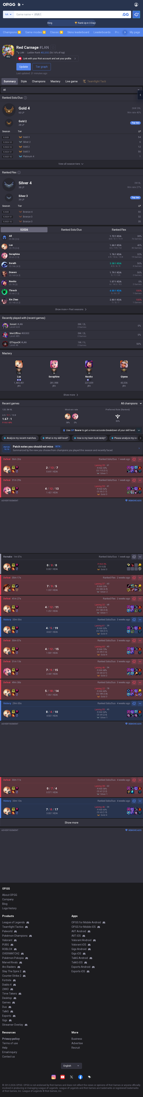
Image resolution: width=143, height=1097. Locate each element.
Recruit (76, 1047)
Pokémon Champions (15, 935)
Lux (11, 245)
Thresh (13, 290)
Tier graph (42, 66)
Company (8, 899)
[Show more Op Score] (139, 430)
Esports (6, 1015)
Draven (13, 272)
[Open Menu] (136, 4)
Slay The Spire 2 (11, 971)
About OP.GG (9, 894)
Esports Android (81, 966)
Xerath (12, 263)
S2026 (24, 229)
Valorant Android (81, 940)
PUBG (5, 944)
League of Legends (13, 922)
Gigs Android (79, 949)
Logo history (9, 908)
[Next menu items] (125, 32)
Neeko (12, 281)
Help (4, 1047)
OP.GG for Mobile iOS (84, 926)
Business (77, 1038)
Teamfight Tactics (12, 926)
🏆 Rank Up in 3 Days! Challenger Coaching (88, 23)
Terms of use (10, 1043)
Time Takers (9, 993)
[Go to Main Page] (9, 4)
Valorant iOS (79, 944)
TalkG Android (80, 957)
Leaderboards (102, 32)
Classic (56, 32)
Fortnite (6, 980)
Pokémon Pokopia (13, 957)
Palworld (7, 931)
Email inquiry (9, 1052)
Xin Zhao (13, 299)
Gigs (4, 1020)
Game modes (35, 32)
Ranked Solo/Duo (71, 229)
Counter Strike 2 (11, 975)
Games (6, 1002)
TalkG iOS (77, 962)
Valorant (7, 940)
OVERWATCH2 (10, 953)
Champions (11, 32)
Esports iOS (78, 971)
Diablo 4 (7, 984)
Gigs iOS (76, 953)
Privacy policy (11, 1038)
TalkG (5, 1011)
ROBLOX (7, 949)
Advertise (77, 1043)
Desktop (7, 998)
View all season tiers (69, 164)
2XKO (5, 989)
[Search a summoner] (125, 14)
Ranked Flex (119, 229)
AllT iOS (76, 935)
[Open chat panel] (140, 95)
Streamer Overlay (12, 1024)
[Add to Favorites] (53, 47)
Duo (4, 1006)
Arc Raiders (9, 966)
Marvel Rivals (10, 962)
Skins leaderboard (78, 32)
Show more (71, 822)
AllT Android (79, 931)
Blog (4, 903)
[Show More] (20, 4)
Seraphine (14, 254)
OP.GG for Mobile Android (86, 922)
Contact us (8, 1056)
